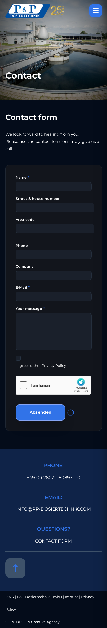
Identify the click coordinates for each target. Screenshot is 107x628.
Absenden (40, 412)
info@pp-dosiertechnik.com (53, 509)
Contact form (53, 541)
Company (25, 266)
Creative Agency (45, 622)
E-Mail (23, 287)
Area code (25, 219)
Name (23, 177)
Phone (22, 245)
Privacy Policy (54, 365)
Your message (30, 308)
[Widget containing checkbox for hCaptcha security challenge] (53, 385)
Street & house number (38, 198)
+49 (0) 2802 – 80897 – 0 (53, 477)
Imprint (71, 597)
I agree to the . (42, 365)
